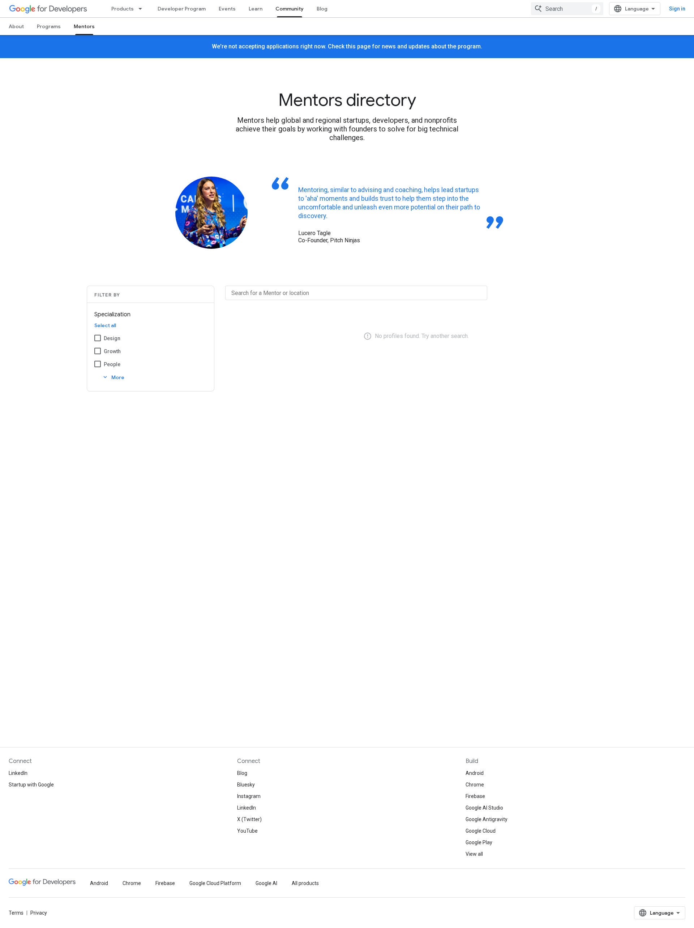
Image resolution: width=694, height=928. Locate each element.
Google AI (266, 883)
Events (227, 8)
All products (305, 883)
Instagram (249, 796)
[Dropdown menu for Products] (142, 8)
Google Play (479, 842)
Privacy (38, 913)
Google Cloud (481, 831)
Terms (16, 913)
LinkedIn (18, 773)
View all (474, 854)
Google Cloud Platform (215, 883)
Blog (322, 8)
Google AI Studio (484, 808)
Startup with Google (31, 785)
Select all (105, 325)
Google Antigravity (486, 819)
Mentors (84, 26)
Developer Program (182, 8)
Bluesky (246, 785)
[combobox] (567, 8)
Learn (255, 8)
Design (112, 338)
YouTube (247, 831)
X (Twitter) (249, 819)
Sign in (677, 9)
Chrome (475, 785)
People (112, 364)
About (16, 26)
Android (475, 773)
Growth (112, 351)
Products (122, 8)
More (113, 377)
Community (289, 8)
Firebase (475, 796)
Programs (49, 26)
